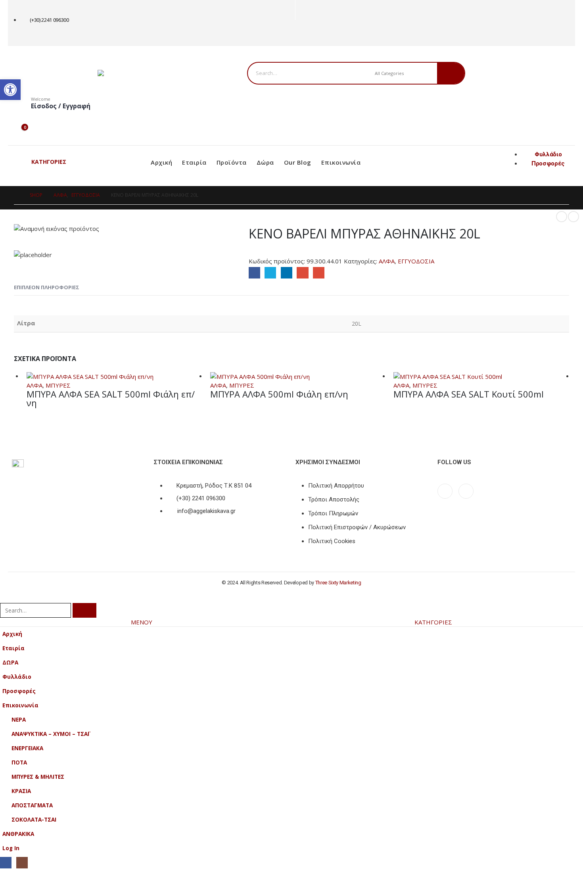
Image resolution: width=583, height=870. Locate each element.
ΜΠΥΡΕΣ (58, 385)
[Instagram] (316, 33)
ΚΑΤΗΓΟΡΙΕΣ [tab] (433, 622)
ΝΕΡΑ (19, 719)
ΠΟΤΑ (19, 762)
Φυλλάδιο (16, 676)
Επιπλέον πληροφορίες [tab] (46, 287)
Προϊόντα (232, 162)
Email (318, 272)
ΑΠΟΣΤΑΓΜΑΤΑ (32, 805)
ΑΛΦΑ (387, 261)
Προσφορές (19, 691)
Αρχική (161, 162)
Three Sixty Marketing (338, 583)
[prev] (561, 216)
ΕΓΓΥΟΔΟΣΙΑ (416, 261)
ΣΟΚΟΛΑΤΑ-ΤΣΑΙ (34, 819)
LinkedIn (286, 272)
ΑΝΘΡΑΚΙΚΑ (18, 833)
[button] (5, 597)
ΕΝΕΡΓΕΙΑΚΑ (27, 748)
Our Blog (297, 162)
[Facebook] (303, 33)
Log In (10, 848)
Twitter (270, 272)
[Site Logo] (147, 73)
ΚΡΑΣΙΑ (21, 791)
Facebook (254, 272)
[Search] (450, 73)
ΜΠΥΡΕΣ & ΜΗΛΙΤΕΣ (38, 776)
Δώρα (265, 162)
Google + (302, 272)
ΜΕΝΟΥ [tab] (141, 622)
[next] (573, 216)
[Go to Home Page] (16, 195)
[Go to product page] (114, 376)
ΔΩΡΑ (10, 662)
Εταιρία (194, 162)
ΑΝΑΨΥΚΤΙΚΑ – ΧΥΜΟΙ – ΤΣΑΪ (50, 733)
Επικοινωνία (341, 162)
